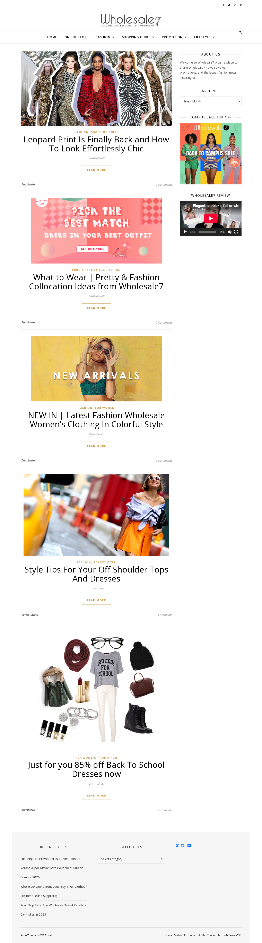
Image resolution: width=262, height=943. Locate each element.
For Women (105, 408)
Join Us (201, 935)
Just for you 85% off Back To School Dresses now (96, 769)
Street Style (105, 562)
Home (52, 37)
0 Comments (164, 184)
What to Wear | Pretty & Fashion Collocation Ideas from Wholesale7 (96, 282)
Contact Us (213, 935)
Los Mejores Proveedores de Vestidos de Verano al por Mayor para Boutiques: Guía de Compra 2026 (52, 868)
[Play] (185, 232)
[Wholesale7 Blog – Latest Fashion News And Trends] (131, 21)
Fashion (103, 37)
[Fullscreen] (236, 232)
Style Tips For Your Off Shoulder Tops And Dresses (96, 574)
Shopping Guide (136, 37)
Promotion (172, 37)
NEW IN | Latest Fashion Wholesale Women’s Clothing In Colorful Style (96, 419)
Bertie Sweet (29, 615)
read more (96, 170)
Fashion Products (184, 935)
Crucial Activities (88, 270)
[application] (211, 218)
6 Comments (164, 460)
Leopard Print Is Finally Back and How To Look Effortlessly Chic (96, 144)
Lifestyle (202, 37)
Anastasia (28, 184)
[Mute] (230, 232)
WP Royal (46, 935)
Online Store (76, 37)
